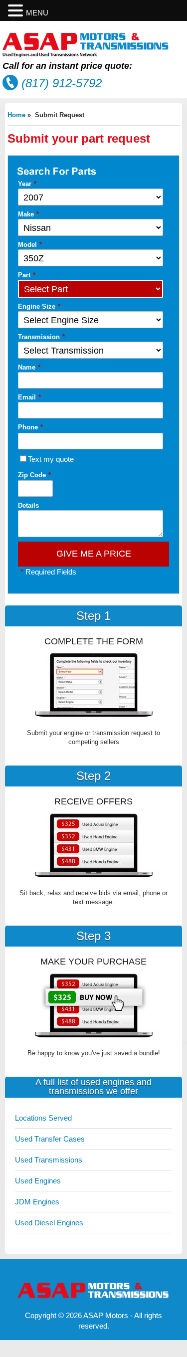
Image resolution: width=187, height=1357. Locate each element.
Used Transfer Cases (50, 1139)
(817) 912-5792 (61, 83)
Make (28, 214)
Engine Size (39, 306)
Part (26, 275)
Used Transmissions (48, 1160)
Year (27, 184)
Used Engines (38, 1180)
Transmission (41, 337)
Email (29, 397)
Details (28, 505)
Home (16, 115)
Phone (30, 427)
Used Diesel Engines (49, 1222)
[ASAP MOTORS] (85, 54)
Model (30, 244)
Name (29, 367)
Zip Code (34, 475)
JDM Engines (37, 1201)
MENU (37, 12)
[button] (17, 10)
